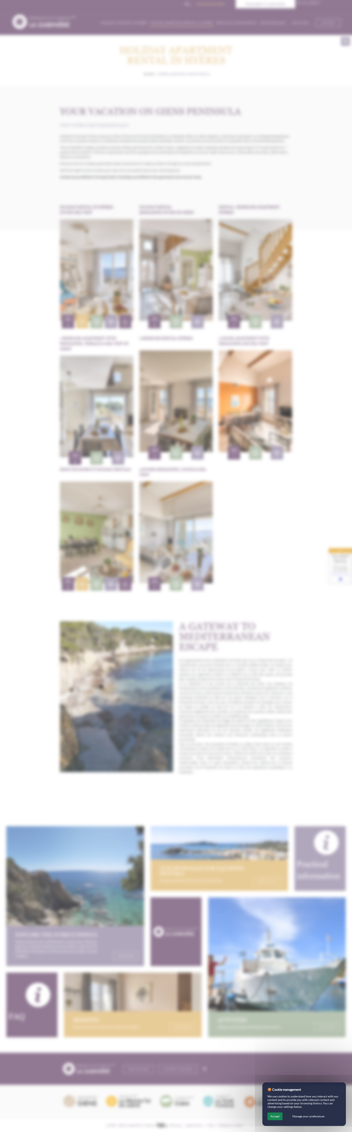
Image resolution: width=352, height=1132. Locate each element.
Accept (275, 1116)
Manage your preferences (308, 1116)
